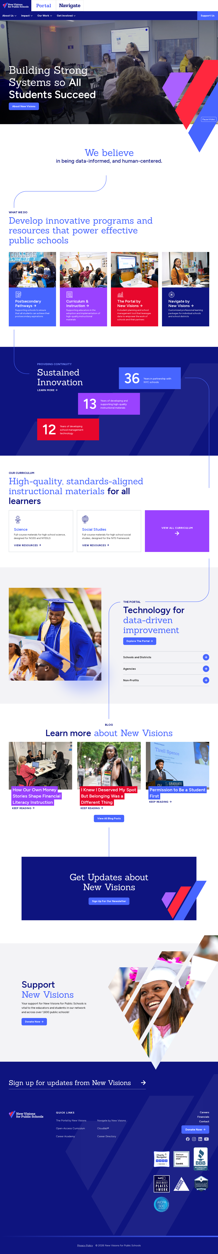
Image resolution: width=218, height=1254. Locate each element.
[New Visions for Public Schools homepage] (26, 1126)
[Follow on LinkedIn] (200, 1139)
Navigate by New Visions (179, 303)
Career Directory (106, 1136)
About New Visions (23, 106)
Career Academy (65, 1136)
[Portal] (43, 5)
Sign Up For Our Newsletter (109, 901)
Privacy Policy (85, 1245)
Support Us (207, 15)
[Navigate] (69, 5)
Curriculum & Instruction (77, 303)
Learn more (47, 390)
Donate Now (32, 1021)
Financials (203, 1116)
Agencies (129, 668)
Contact (204, 1121)
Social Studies (94, 529)
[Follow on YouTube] (206, 1139)
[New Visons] (15, 5)
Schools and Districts (137, 657)
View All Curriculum (177, 528)
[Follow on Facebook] (188, 1139)
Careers (204, 1112)
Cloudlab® (103, 1128)
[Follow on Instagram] (194, 1139)
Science (20, 529)
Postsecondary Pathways (28, 303)
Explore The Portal (138, 641)
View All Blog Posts (109, 818)
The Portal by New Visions (129, 303)
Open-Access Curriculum (70, 1128)
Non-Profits (131, 680)
